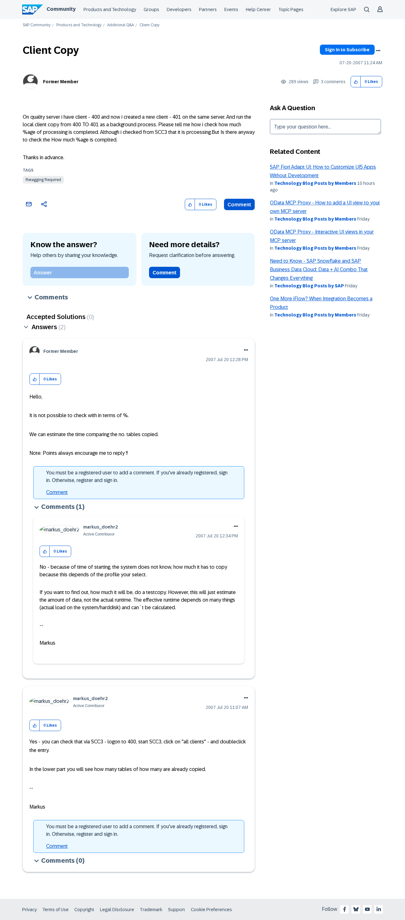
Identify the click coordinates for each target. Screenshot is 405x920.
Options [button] (378, 50)
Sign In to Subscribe (347, 49)
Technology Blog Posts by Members (315, 183)
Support (176, 909)
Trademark (151, 909)
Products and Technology (110, 9)
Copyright (84, 909)
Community (61, 9)
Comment (239, 204)
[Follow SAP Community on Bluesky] (355, 909)
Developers (179, 9)
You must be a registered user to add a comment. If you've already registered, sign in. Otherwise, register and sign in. (136, 476)
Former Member (60, 81)
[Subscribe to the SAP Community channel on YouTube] (367, 909)
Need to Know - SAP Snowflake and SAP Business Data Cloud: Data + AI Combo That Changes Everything (319, 269)
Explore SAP (343, 9)
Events (231, 9)
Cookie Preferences (211, 909)
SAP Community (37, 25)
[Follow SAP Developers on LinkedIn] (378, 909)
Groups (151, 9)
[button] (356, 81)
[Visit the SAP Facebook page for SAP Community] (344, 909)
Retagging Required (43, 180)
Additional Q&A (120, 25)
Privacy (29, 909)
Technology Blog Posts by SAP (309, 285)
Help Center (258, 9)
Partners (208, 9)
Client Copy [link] (149, 25)
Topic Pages (290, 9)
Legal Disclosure (117, 909)
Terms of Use (55, 909)
